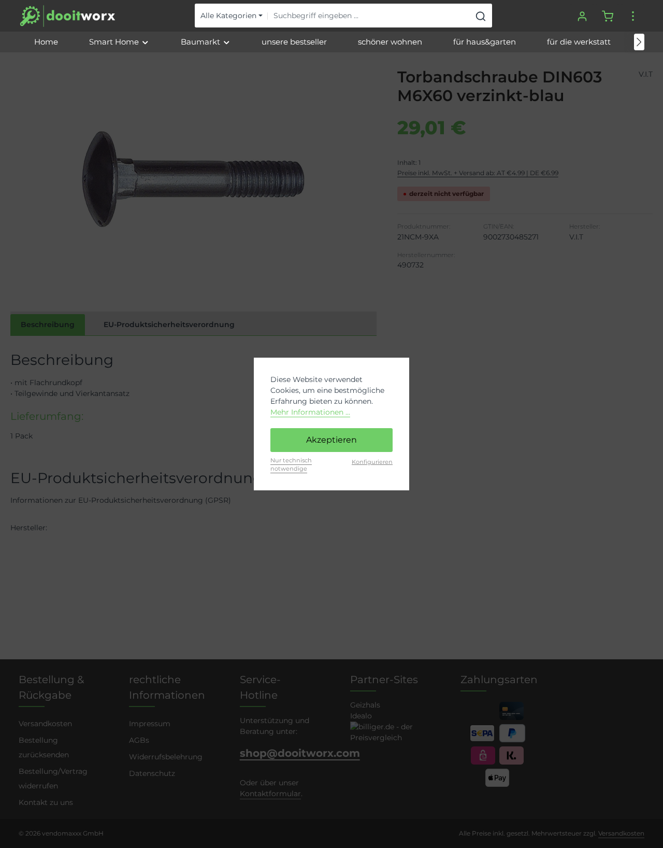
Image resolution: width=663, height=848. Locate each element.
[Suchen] (481, 16)
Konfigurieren (372, 461)
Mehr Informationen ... (310, 412)
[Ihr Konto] (582, 15)
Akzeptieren (331, 440)
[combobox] (368, 16)
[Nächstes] (639, 42)
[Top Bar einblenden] (632, 15)
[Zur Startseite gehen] (68, 16)
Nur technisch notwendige (291, 465)
